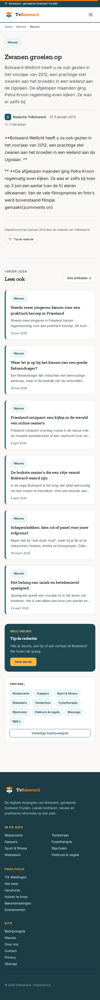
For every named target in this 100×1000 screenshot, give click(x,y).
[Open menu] (90, 14)
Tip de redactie (23, 239)
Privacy (10, 957)
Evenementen (15, 910)
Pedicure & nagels (47, 712)
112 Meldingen (16, 877)
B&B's (17, 721)
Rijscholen (20, 712)
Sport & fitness (67, 693)
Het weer (11, 884)
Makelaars (20, 702)
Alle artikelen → (79, 278)
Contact (11, 951)
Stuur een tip (23, 661)
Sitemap (11, 964)
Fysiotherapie (68, 702)
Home (9, 26)
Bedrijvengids (15, 931)
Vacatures (12, 890)
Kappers (43, 693)
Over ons (11, 944)
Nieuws (21, 26)
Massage (74, 712)
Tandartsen (43, 702)
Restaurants (21, 693)
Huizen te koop (16, 897)
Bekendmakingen (18, 903)
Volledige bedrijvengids (50, 733)
